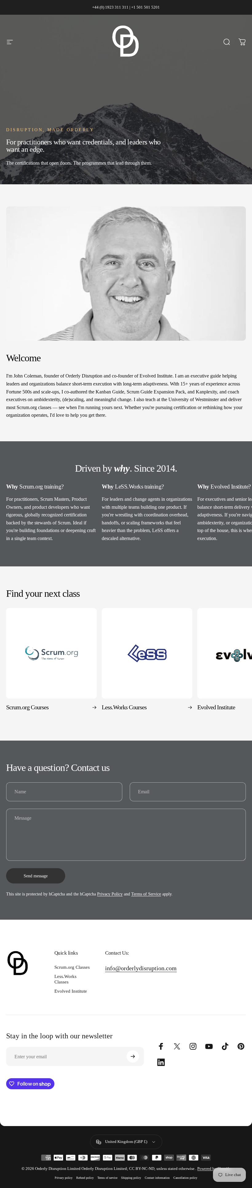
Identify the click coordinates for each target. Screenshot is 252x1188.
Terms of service (107, 1177)
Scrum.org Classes (72, 967)
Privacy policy (64, 1177)
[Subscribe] (133, 1056)
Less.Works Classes (65, 979)
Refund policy (85, 1177)
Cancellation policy (185, 1177)
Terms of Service (146, 894)
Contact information (157, 1177)
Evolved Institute (70, 991)
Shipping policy (131, 1177)
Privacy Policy (110, 894)
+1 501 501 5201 (145, 7)
